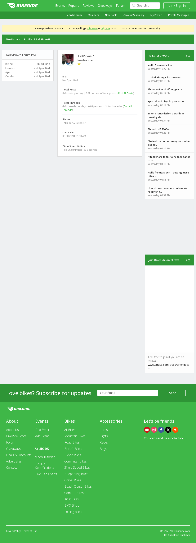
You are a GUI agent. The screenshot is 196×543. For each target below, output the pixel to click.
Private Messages (178, 15)
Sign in (181, 5)
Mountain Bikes (75, 436)
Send (172, 393)
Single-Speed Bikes (77, 467)
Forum (120, 5)
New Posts (111, 15)
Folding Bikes (73, 512)
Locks (104, 430)
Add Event (42, 436)
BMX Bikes (71, 505)
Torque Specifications (44, 465)
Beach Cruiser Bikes (78, 486)
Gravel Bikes (72, 480)
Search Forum (74, 15)
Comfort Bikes (74, 493)
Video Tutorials (45, 457)
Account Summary (133, 15)
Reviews (88, 5)
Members (93, 15)
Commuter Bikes (75, 461)
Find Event (42, 430)
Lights (104, 436)
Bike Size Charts (46, 474)
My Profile (156, 15)
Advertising (13, 461)
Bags (103, 449)
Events (60, 5)
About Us (12, 430)
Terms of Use (29, 531)
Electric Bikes (73, 449)
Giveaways (105, 5)
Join (170, 5)
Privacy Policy (13, 531)
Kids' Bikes (71, 499)
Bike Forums (13, 39)
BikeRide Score (16, 436)
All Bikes (69, 430)
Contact (11, 467)
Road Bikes (72, 442)
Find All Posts (125, 93)
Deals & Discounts (19, 455)
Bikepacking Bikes (76, 474)
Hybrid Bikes (72, 455)
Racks (104, 442)
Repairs (73, 5)
